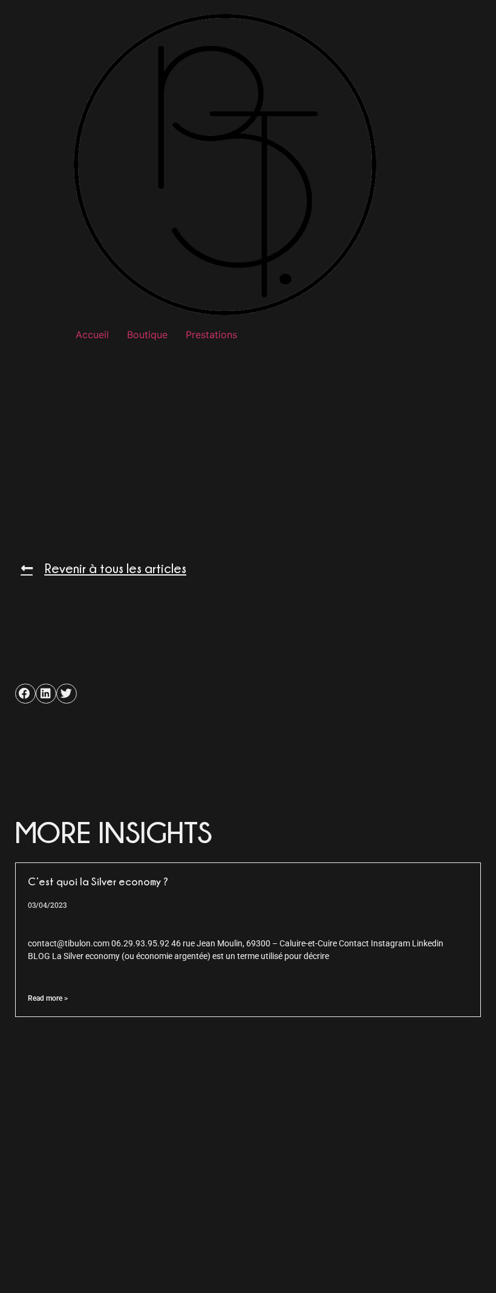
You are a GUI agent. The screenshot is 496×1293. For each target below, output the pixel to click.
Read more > (48, 998)
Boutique (147, 335)
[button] (25, 694)
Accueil (92, 335)
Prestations (211, 335)
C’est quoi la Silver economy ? (98, 881)
